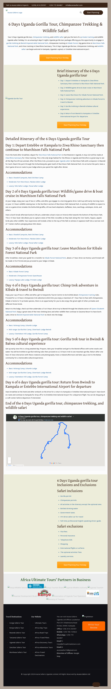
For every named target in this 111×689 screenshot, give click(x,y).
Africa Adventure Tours (44, 647)
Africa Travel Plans (42, 637)
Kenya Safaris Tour (16, 628)
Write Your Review (93, 626)
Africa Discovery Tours (43, 642)
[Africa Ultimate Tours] (14, 12)
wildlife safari (58, 37)
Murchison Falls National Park (92, 83)
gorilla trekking (12, 43)
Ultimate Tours (40, 623)
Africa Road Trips (41, 633)
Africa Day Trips (41, 628)
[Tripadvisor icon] (104, 5)
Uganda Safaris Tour (17, 642)
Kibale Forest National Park (92, 95)
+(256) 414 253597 (38, 5)
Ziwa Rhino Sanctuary (14, 158)
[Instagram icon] (102, 5)
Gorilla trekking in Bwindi (75, 106)
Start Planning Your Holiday (57, 58)
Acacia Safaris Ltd (83, 674)
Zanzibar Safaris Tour (17, 647)
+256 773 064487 (56, 5)
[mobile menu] (73, 12)
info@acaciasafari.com (73, 5)
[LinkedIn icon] (100, 5)
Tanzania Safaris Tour (17, 637)
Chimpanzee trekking (73, 99)
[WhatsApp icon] (93, 5)
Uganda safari (65, 161)
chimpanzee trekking (41, 37)
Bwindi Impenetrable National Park (34, 43)
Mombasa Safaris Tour (18, 652)
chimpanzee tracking (86, 295)
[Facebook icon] (95, 5)
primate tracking (87, 37)
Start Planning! (93, 12)
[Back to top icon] (96, 684)
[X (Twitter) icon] (97, 5)
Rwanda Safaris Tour (17, 633)
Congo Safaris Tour (16, 623)
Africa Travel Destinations (40, 653)
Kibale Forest (73, 43)
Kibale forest (98, 99)
